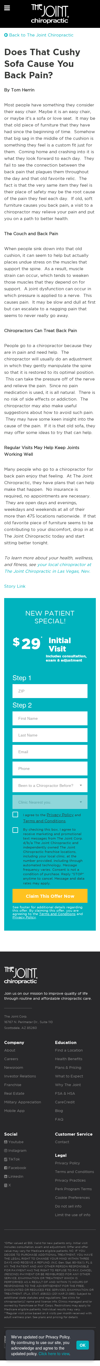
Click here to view (54, 1353)
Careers (11, 1059)
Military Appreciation (22, 1102)
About (9, 1050)
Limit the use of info (72, 1215)
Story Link (15, 586)
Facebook (16, 1168)
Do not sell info (68, 1206)
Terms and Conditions (44, 821)
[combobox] (50, 785)
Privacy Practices (70, 1180)
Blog (59, 1111)
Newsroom (13, 1067)
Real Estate (14, 1093)
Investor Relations (20, 1076)
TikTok (13, 1159)
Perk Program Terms (73, 1189)
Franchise (12, 1085)
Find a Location (69, 1050)
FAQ (59, 1119)
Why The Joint (68, 1085)
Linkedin (15, 1176)
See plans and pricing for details (55, 1317)
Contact (62, 1142)
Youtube (15, 1142)
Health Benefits (68, 1059)
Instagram (16, 1150)
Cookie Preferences (72, 1198)
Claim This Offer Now (50, 896)
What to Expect (69, 1076)
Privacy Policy (60, 815)
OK (83, 1345)
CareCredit (65, 1102)
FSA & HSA (65, 1093)
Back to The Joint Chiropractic (41, 35)
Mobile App (14, 1111)
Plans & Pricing (68, 1067)
